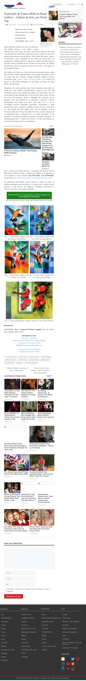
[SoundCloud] (68, 669)
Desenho (3, 646)
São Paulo (33, 338)
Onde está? (25, 642)
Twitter (37, 351)
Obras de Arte (45, 359)
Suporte (44, 642)
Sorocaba (25, 338)
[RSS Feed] (63, 660)
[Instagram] (72, 669)
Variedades (25, 657)
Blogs (43, 614)
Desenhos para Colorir (8, 650)
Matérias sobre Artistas (29, 628)
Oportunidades (26, 646)
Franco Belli (22, 359)
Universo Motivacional (49, 646)
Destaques (4, 653)
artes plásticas (12, 356)
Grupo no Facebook (25, 349)
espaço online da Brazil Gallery (29, 79)
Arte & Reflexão (6, 618)
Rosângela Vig (9, 362)
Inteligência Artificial (28, 618)
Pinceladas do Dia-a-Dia (29, 650)
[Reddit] (72, 665)
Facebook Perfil (18, 340)
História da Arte (26, 614)
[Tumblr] (77, 665)
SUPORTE (65, 639)
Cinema (3, 625)
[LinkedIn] (63, 665)
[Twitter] (72, 660)
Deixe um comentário (38, 24)
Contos (3, 632)
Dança (3, 639)
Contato (64, 614)
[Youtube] (68, 665)
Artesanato (4, 621)
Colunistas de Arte (47, 621)
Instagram (36, 349)
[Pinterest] (77, 660)
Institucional (66, 618)
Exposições (4, 660)
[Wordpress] (63, 669)
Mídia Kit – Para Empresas (70, 621)
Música (24, 635)
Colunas (3, 628)
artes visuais (23, 356)
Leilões (24, 621)
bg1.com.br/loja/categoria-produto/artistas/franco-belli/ (33, 178)
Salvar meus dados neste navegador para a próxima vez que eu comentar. (28, 590)
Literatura (25, 625)
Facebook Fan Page (32, 340)
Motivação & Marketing (29, 632)
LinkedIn (22, 351)
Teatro (23, 653)
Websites (44, 650)
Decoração (4, 642)
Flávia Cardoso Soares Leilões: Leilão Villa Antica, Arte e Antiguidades (40, 370)
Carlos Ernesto (46, 356)
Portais (44, 639)
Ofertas (24, 639)
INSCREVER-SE (47, 632)
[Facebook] (68, 660)
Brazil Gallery (34, 356)
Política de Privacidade (69, 628)
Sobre (64, 635)
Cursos (3, 635)
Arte (2, 614)
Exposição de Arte (10, 359)
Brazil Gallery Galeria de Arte (51, 618)
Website (43, 340)
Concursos (45, 625)
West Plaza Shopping (31, 362)
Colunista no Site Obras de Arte (29, 343)
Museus (44, 635)
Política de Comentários (69, 632)
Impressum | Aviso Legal (70, 648)
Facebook (30, 351)
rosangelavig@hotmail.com (32, 345)
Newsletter (65, 625)
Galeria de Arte (33, 359)
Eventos (3, 657)
